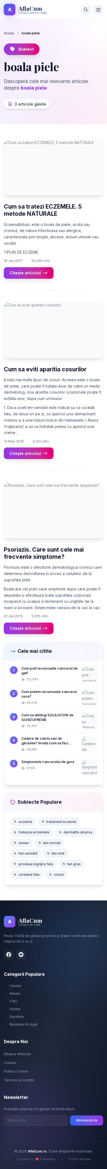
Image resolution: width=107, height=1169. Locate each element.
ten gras (74, 864)
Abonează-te (86, 1120)
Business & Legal (23, 1024)
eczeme (25, 822)
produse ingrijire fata (36, 864)
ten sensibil (28, 853)
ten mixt (58, 853)
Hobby (15, 1009)
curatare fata (29, 874)
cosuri (59, 874)
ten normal (51, 843)
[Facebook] (8, 955)
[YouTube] (21, 955)
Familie (15, 986)
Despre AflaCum (17, 1054)
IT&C (14, 1001)
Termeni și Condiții (19, 1080)
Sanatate (17, 1017)
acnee (24, 843)
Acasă (9, 33)
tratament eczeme (61, 822)
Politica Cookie (16, 1071)
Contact (10, 1063)
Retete (15, 993)
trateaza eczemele (34, 832)
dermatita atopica (78, 832)
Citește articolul (25, 272)
